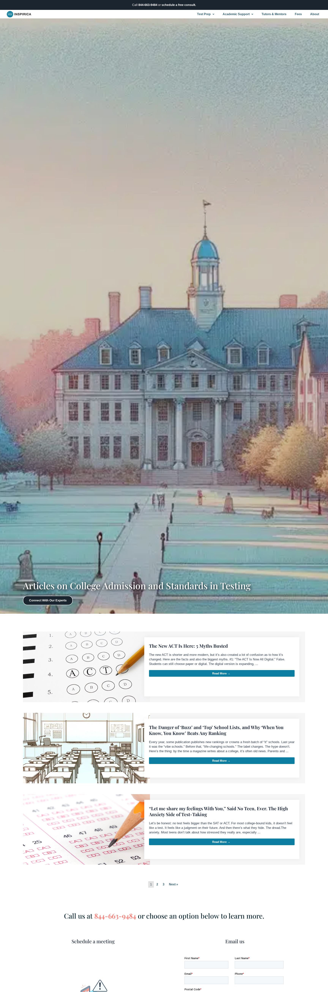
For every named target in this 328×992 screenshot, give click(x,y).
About (314, 14)
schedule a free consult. (179, 4)
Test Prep (204, 14)
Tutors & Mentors (274, 14)
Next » (173, 884)
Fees (298, 14)
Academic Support (236, 14)
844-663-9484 (147, 4)
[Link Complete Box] (164, 667)
